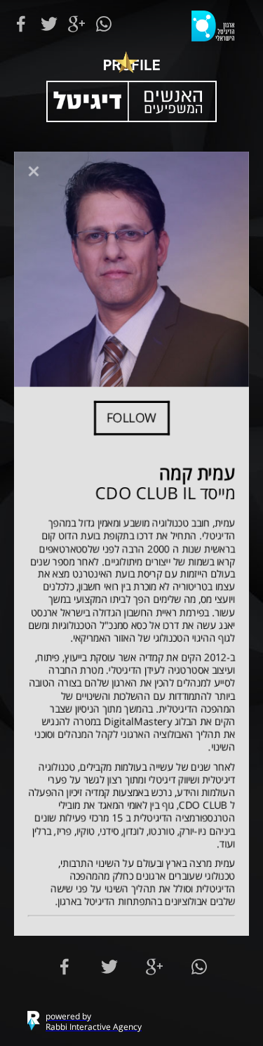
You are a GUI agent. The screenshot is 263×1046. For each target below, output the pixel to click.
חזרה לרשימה (33, 171)
